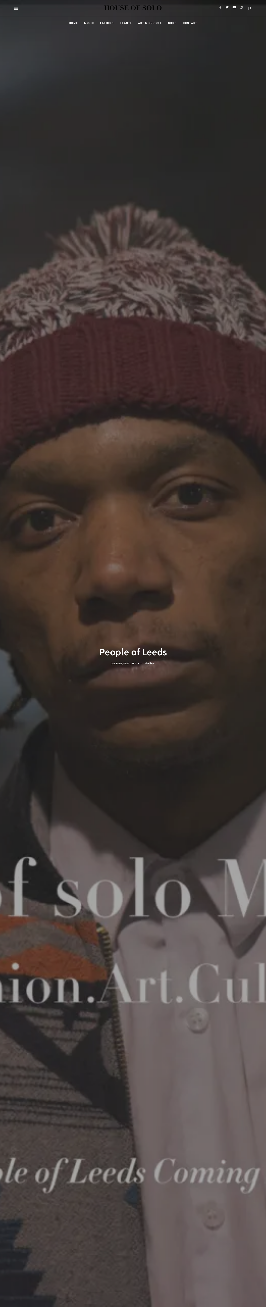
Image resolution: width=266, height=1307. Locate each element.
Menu (16, 8)
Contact (190, 23)
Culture (116, 663)
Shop (172, 23)
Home (73, 23)
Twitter (227, 8)
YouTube (234, 8)
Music (89, 23)
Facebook (220, 8)
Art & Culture (150, 23)
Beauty (126, 23)
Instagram (241, 8)
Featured (129, 663)
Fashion (107, 23)
